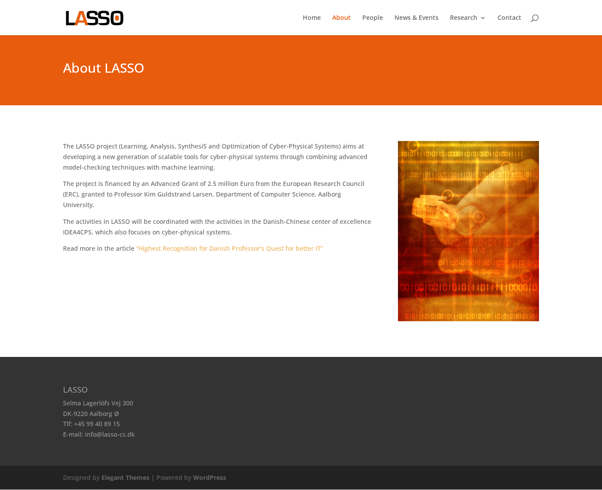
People (372, 18)
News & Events (416, 18)
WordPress (209, 477)
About (341, 18)
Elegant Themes (125, 477)
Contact (509, 18)
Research (463, 18)
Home (312, 18)
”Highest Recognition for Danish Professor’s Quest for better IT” (229, 248)
